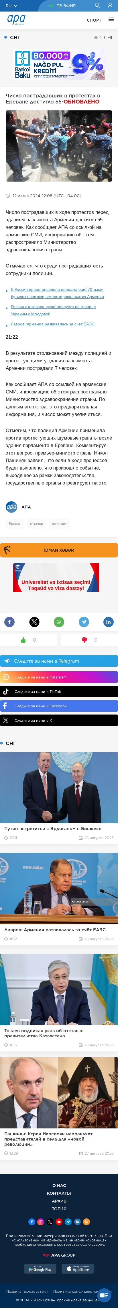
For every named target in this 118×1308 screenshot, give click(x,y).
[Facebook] (31, 1222)
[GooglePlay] (40, 1269)
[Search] (97, 6)
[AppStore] (78, 1269)
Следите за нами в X (33, 720)
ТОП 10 (59, 1208)
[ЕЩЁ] (110, 20)
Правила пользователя (27, 1291)
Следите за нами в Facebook (41, 706)
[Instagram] (40, 1222)
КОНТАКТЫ (59, 1193)
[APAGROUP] (59, 1255)
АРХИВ (59, 1200)
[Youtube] (59, 1222)
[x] (49, 1222)
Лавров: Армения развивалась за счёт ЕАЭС (53, 324)
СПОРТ (94, 20)
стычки (36, 523)
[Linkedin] (77, 1222)
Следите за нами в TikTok (38, 691)
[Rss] (86, 1222)
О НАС (59, 1185)
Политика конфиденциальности (82, 1291)
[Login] (110, 6)
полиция (59, 523)
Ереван (15, 523)
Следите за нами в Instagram (40, 677)
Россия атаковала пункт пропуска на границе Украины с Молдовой (53, 310)
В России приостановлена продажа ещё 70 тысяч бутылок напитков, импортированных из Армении (57, 293)
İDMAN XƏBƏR (59, 550)
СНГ (109, 37)
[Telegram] (68, 1222)
